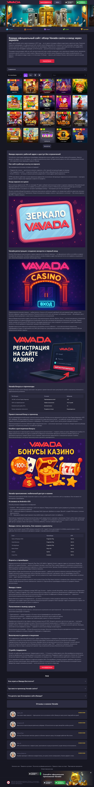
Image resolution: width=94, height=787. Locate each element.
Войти (57, 2)
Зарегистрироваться (45, 2)
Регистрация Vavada (47, 667)
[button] (2, 15)
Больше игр (47, 146)
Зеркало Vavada (47, 61)
